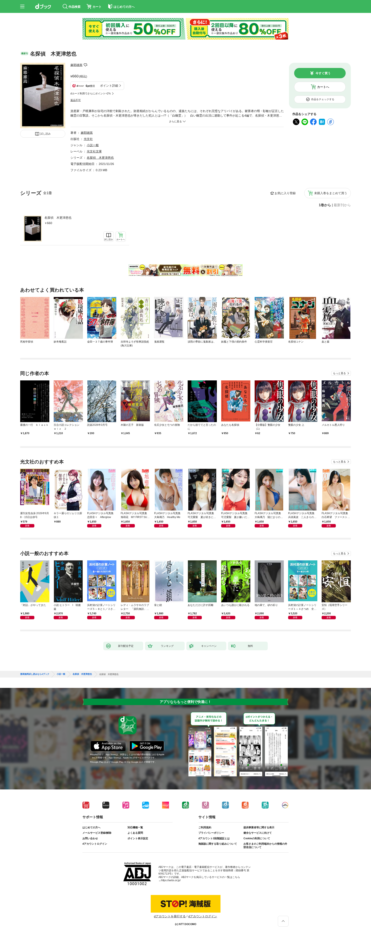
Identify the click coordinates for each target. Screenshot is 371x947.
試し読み (45, 133)
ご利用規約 (204, 827)
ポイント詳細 (109, 85)
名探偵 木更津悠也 (57, 217)
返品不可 (75, 100)
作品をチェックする (322, 99)
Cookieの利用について (256, 838)
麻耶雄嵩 (76, 65)
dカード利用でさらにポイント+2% (90, 93)
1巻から (325, 205)
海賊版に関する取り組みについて (217, 843)
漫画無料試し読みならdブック (34, 674)
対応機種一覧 (135, 827)
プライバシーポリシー (211, 832)
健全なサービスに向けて (257, 832)
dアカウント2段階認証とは (214, 838)
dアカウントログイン (94, 843)
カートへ (323, 87)
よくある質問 (135, 832)
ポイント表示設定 (138, 838)
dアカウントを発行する (170, 916)
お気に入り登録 (285, 193)
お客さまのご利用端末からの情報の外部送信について (265, 845)
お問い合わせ (90, 838)
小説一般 (93, 145)
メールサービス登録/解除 (96, 832)
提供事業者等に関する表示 (258, 827)
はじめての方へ (91, 827)
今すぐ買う (323, 73)
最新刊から (342, 205)
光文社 (88, 139)
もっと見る (339, 373)
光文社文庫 (94, 151)
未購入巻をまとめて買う (330, 193)
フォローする (85, 65)
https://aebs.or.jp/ (171, 880)
